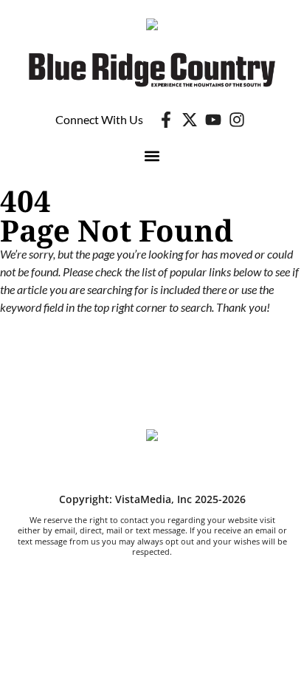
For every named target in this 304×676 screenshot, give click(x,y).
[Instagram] (237, 120)
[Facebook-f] (166, 120)
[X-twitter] (189, 120)
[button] (152, 156)
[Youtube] (213, 120)
